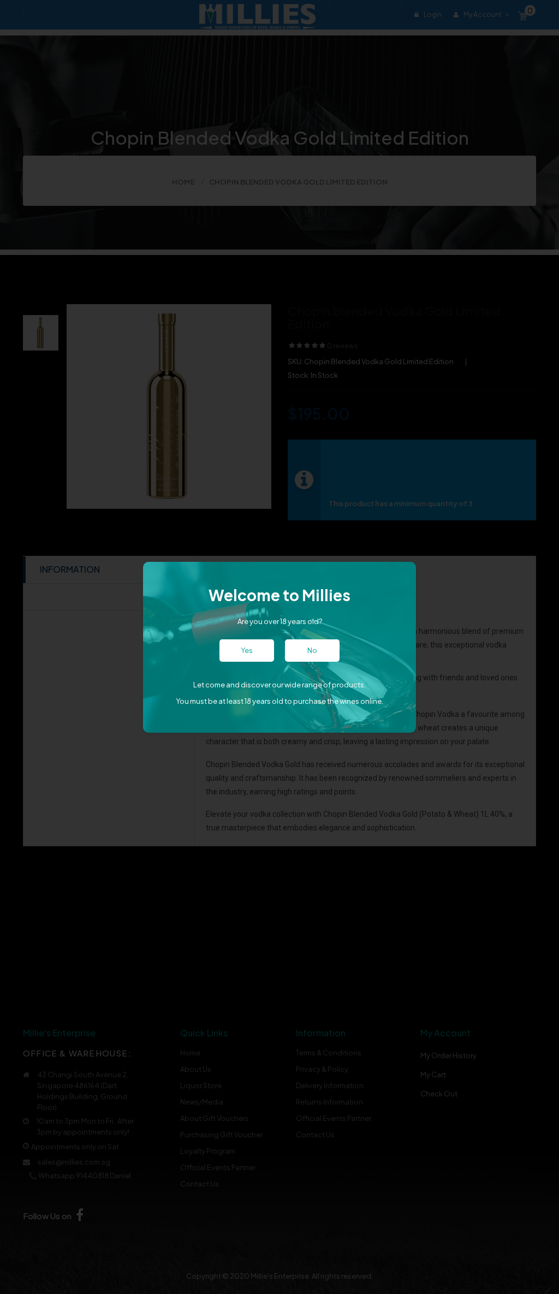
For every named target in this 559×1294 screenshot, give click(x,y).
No (312, 650)
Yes (247, 650)
